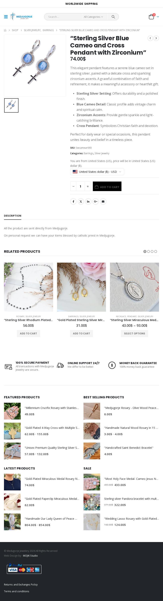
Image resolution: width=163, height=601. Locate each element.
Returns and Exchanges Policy (21, 584)
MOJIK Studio (30, 555)
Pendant (132, 316)
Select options (134, 333)
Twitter (81, 201)
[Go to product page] (28, 287)
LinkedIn (88, 201)
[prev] (150, 38)
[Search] (113, 16)
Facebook (73, 201)
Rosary (20, 316)
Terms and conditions (16, 591)
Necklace (121, 316)
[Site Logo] (21, 17)
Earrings (88, 153)
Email (103, 201)
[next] (156, 38)
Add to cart (109, 187)
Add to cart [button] (28, 333)
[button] (7, 16)
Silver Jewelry (102, 153)
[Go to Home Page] (5, 30)
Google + (95, 201)
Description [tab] (12, 215)
